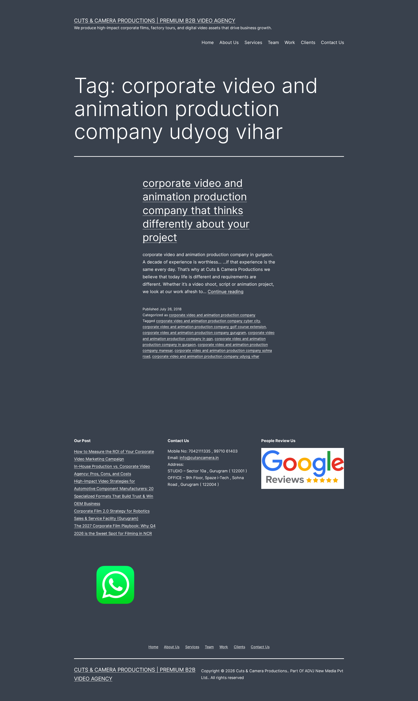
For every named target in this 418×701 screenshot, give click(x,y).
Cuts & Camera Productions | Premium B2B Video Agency (154, 20)
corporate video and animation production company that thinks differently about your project (196, 210)
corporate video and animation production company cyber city (208, 321)
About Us (229, 42)
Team (273, 42)
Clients (308, 42)
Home (208, 42)
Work (290, 42)
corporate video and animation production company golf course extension (204, 326)
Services (253, 42)
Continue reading (225, 291)
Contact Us (332, 42)
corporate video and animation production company (212, 315)
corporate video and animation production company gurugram (194, 332)
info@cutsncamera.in (199, 457)
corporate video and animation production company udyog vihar (205, 356)
